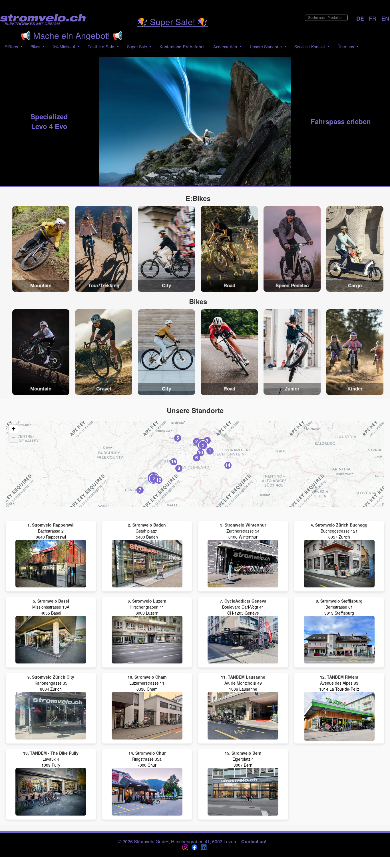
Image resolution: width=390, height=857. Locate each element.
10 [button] (200, 452)
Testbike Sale (101, 46)
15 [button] (173, 461)
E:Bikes (11, 46)
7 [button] (140, 490)
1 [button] (210, 450)
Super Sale (137, 46)
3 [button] (207, 440)
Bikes (35, 46)
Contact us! (253, 841)
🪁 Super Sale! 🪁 (172, 21)
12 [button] (158, 480)
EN (385, 18)
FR (372, 18)
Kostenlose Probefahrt (182, 46)
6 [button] (196, 457)
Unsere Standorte (266, 46)
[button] (153, 478)
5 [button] (177, 438)
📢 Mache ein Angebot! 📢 (71, 35)
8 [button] (179, 468)
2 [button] (196, 441)
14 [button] (227, 465)
